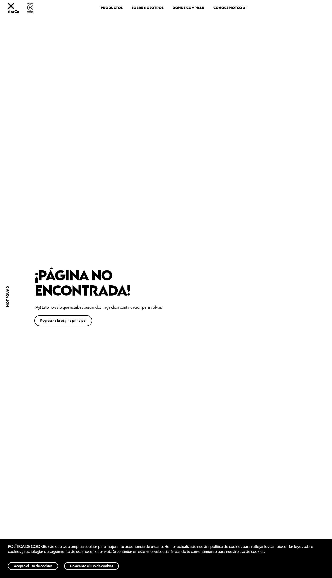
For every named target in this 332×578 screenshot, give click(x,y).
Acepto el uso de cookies (33, 566)
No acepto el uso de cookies (91, 566)
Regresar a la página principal (63, 320)
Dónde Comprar (188, 8)
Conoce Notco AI (230, 8)
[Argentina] (13, 11)
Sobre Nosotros (148, 8)
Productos (112, 8)
